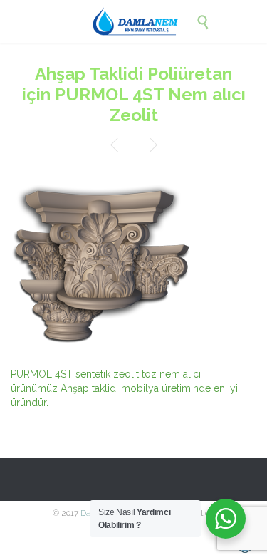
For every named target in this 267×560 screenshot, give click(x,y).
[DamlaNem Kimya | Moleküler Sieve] (144, 21)
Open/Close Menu (26, 21)
